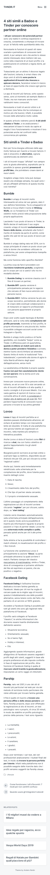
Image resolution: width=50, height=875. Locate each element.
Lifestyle (10, 775)
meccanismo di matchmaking (17, 562)
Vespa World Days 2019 (19, 845)
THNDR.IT (9, 7)
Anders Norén (29, 870)
